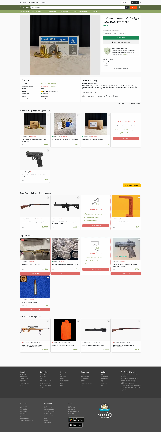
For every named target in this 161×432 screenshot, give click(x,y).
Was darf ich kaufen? (54, 86)
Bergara (62, 383)
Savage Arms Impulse (46, 385)
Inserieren (133, 7)
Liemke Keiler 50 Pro (46, 380)
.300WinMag (104, 378)
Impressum (71, 413)
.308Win (103, 374)
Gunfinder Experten (49, 411)
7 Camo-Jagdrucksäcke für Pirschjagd (131, 385)
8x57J (102, 382)
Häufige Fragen (72, 415)
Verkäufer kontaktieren (121, 68)
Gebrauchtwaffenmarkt (26, 420)
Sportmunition (52, 83)
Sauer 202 (43, 376)
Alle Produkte (23, 409)
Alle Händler (23, 411)
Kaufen (122, 37)
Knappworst (23, 376)
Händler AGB (71, 408)
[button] (139, 7)
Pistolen (82, 382)
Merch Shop (47, 422)
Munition (43, 83)
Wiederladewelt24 (25, 383)
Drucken (122, 103)
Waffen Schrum (24, 380)
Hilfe (95, 11)
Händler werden (48, 408)
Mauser (62, 374)
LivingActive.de (24, 378)
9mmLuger (103, 383)
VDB (21, 382)
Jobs (45, 417)
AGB (69, 406)
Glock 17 (42, 378)
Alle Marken (23, 406)
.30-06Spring (104, 376)
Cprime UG (106, 62)
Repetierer (83, 374)
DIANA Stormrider (45, 383)
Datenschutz (71, 409)
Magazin (65, 11)
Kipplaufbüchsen (84, 376)
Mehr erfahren (126, 54)
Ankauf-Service (48, 413)
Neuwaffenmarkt (24, 418)
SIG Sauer (63, 376)
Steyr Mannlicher (65, 380)
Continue (134, 2)
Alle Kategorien (24, 408)
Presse (46, 420)
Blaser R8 (42, 374)
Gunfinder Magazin (49, 415)
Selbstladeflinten (84, 378)
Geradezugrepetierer (86, 383)
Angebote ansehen (131, 185)
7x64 (102, 380)
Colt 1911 (43, 382)
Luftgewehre (83, 380)
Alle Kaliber (23, 413)
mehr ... (22, 385)
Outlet (22, 417)
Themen (22, 415)
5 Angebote (106, 65)
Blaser (62, 378)
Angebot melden (135, 103)
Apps (45, 418)
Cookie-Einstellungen (74, 411)
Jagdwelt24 (23, 374)
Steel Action (63, 382)
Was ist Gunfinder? (81, 11)
